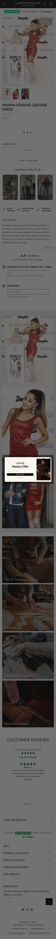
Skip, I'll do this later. (20, 477)
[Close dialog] (50, 458)
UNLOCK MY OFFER (20, 474)
